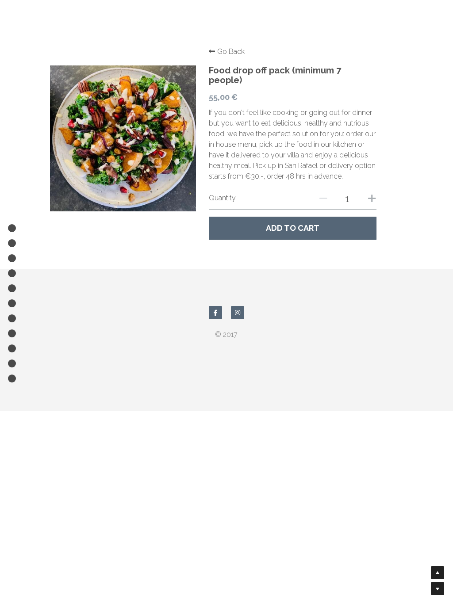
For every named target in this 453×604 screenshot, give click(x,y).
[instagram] (237, 312)
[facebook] (215, 312)
